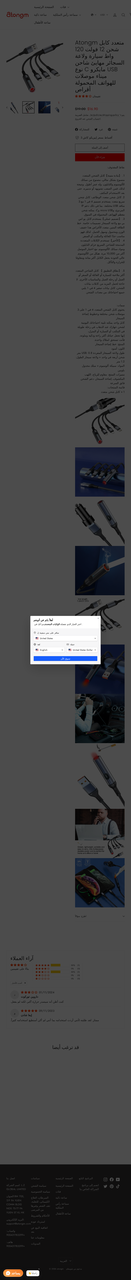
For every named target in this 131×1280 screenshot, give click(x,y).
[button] (65, 638)
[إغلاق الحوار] (98, 618)
